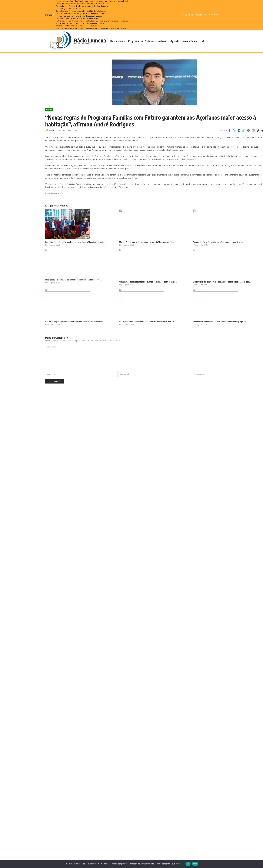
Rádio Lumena (90, 40)
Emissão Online (189, 41)
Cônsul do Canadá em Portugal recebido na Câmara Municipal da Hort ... (75, 242)
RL (53, 130)
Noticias (149, 41)
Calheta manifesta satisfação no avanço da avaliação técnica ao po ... (148, 281)
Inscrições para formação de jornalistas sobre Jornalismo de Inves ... (73, 279)
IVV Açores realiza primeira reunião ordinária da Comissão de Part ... (147, 321)
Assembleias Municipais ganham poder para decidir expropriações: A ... (222, 321)
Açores (49, 109)
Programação (135, 41)
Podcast (162, 41)
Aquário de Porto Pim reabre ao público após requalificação (218, 242)
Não (195, 864)
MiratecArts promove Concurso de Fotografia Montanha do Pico (146, 242)
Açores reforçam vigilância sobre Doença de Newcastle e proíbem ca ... (75, 321)
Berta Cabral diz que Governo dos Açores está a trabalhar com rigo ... (222, 281)
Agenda (174, 41)
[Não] (259, 864)
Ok (188, 864)
